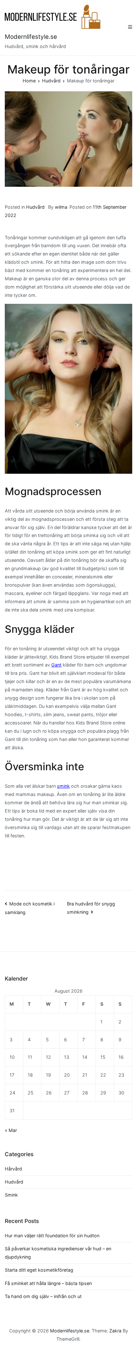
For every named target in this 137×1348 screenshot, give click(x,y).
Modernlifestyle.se (31, 36)
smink (63, 786)
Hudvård (35, 207)
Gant (56, 664)
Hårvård (13, 1168)
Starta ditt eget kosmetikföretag (39, 1270)
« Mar (11, 1130)
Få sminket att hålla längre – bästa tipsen (48, 1283)
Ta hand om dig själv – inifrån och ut (43, 1296)
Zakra (115, 1330)
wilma (61, 207)
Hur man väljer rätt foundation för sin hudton (52, 1235)
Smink (11, 1195)
